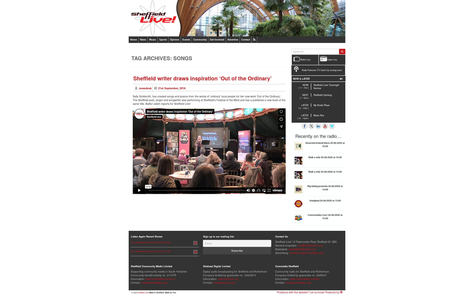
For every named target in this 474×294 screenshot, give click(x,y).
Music (152, 39)
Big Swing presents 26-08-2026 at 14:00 (325, 187)
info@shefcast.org (224, 282)
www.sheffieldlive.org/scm (161, 279)
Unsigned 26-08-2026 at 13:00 (325, 200)
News (143, 39)
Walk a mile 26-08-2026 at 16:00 (325, 157)
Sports (163, 39)
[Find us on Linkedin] (318, 126)
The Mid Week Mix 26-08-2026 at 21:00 (150, 251)
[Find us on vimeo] (332, 126)
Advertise (232, 39)
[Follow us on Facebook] (305, 126)
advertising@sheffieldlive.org (306, 253)
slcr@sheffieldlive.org (298, 282)
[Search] (342, 51)
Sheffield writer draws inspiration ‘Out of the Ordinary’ (202, 78)
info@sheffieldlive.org (310, 245)
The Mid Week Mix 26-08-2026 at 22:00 (150, 242)
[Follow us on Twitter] (311, 126)
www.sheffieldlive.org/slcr (304, 279)
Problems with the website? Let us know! (301, 292)
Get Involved (217, 39)
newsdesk (145, 88)
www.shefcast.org (228, 279)
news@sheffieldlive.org (302, 249)
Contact (245, 39)
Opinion (174, 39)
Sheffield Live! (143, 292)
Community (200, 39)
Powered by (332, 292)
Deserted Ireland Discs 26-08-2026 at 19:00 (325, 144)
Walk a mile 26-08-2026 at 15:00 (325, 171)
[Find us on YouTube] (325, 126)
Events (186, 39)
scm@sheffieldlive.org (154, 282)
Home (133, 39)
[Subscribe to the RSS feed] (254, 39)
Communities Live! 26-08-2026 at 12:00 (325, 216)
